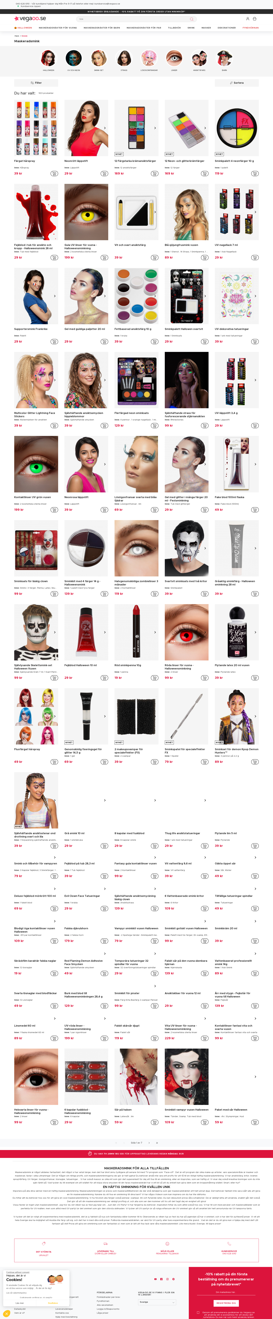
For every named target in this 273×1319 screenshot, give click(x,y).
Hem (17, 36)
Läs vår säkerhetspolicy (16, 1293)
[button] (248, 19)
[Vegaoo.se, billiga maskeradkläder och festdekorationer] (30, 19)
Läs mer (20, 1303)
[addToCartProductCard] (54, 174)
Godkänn (53, 1303)
